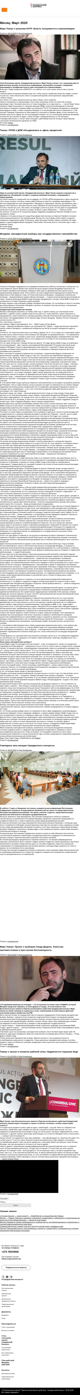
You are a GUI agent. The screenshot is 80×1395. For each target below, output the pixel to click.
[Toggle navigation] (4, 10)
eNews (10, 1044)
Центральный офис (8, 1373)
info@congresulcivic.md (11, 1259)
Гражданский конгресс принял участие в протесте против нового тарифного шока (31, 1226)
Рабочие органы (8, 1285)
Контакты (6, 1370)
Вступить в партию (8, 1330)
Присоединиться (9, 1324)
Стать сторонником (8, 1327)
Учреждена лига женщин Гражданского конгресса (27, 745)
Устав (3, 1318)
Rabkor (37, 738)
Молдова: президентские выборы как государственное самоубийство (38, 234)
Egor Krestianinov (25, 33)
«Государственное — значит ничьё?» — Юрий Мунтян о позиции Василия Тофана (31, 1216)
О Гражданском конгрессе (12, 1279)
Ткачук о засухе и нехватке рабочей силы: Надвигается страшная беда (39, 1051)
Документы (6, 1312)
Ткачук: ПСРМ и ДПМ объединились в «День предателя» (31, 130)
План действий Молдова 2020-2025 (8, 1363)
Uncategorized (12, 125)
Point (10, 226)
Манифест (5, 1315)
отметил (35, 199)
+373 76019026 (10, 1251)
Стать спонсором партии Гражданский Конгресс (7, 1340)
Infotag (10, 123)
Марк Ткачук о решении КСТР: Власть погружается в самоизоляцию (37, 28)
